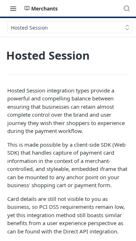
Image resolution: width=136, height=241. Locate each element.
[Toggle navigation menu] (13, 8)
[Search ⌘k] (126, 8)
